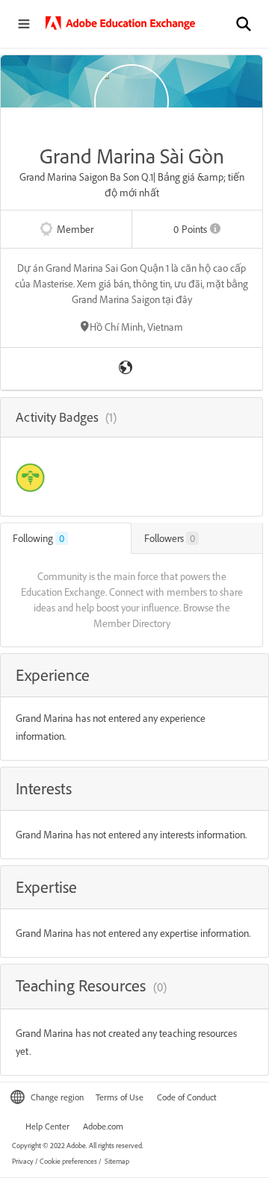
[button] (244, 24)
